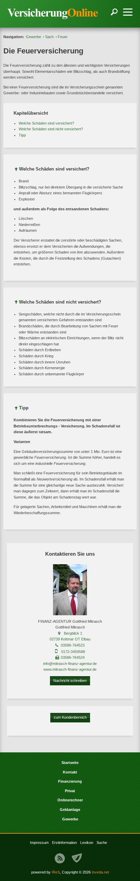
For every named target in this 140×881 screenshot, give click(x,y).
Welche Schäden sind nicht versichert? (51, 129)
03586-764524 (73, 657)
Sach (49, 37)
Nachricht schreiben (70, 681)
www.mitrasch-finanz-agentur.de (70, 669)
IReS (56, 872)
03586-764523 (73, 645)
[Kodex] (77, 858)
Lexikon (86, 843)
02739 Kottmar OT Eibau (70, 639)
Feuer (63, 37)
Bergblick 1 (73, 633)
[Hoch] (16, 170)
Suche (102, 843)
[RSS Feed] (60, 858)
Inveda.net (100, 872)
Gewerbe (33, 37)
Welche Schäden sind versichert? (46, 123)
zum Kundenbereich (70, 717)
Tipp (22, 135)
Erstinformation (64, 843)
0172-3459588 (73, 652)
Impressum (39, 843)
